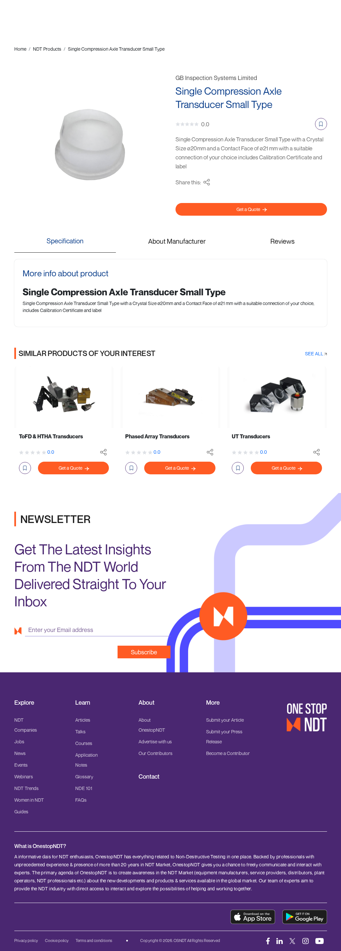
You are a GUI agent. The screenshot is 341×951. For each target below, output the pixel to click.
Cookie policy (57, 940)
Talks (80, 731)
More (213, 702)
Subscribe (144, 652)
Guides (21, 811)
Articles (82, 720)
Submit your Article (225, 720)
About (147, 702)
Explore (24, 702)
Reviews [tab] (282, 241)
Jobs (19, 741)
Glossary (84, 776)
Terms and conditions (94, 940)
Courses (83, 743)
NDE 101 (83, 788)
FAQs (81, 800)
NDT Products (47, 49)
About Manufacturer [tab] (177, 241)
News (20, 753)
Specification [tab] (65, 241)
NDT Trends (26, 788)
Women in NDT (29, 800)
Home (20, 49)
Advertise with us (155, 741)
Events (21, 765)
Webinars (23, 776)
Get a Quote (248, 209)
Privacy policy (26, 940)
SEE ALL (314, 353)
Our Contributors (155, 753)
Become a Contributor (228, 753)
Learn (82, 702)
